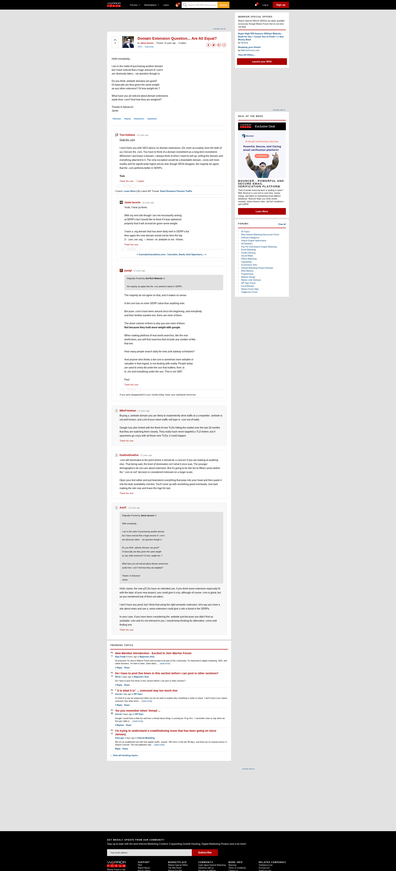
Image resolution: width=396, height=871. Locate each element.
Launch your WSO (262, 61)
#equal (127, 119)
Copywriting (246, 262)
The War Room (175, 868)
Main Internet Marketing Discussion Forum (260, 234)
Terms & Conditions (237, 868)
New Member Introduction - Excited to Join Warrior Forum (153, 653)
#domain (117, 119)
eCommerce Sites (249, 265)
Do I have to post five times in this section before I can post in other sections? (166, 673)
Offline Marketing (248, 259)
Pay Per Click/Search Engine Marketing (259, 247)
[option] (262, 168)
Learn (167, 5)
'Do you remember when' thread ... (137, 710)
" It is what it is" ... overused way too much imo (146, 690)
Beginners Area (147, 657)
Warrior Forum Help (249, 289)
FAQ (140, 865)
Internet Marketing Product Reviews (257, 268)
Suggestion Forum (249, 292)
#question (152, 119)
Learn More (262, 211)
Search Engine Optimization (253, 240)
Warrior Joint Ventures (251, 280)
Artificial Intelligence (250, 237)
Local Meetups (247, 286)
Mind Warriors (247, 271)
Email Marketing (248, 250)
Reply (118, 667)
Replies (119, 725)
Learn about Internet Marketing (212, 865)
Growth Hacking (248, 253)
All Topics (245, 231)
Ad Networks (247, 244)
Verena (244, 42)
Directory (232, 865)
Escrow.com (264, 868)
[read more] (165, 663)
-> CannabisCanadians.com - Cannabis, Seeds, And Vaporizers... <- (171, 254)
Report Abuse (144, 868)
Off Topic (138, 694)
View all (282, 224)
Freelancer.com (266, 865)
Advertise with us (206, 868)
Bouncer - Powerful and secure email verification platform (261, 183)
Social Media (247, 256)
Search (223, 5)
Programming (247, 274)
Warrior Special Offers (178, 865)
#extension (139, 119)
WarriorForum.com (250, 50)
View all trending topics (124, 755)
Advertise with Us (219, 29)
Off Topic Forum (248, 283)
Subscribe (149, 47)
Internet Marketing (146, 738)
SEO (140, 47)
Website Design (248, 277)
